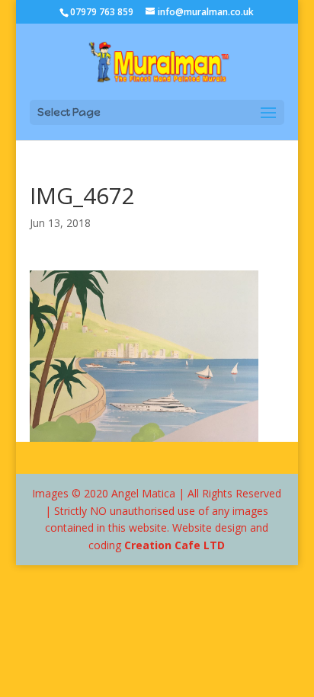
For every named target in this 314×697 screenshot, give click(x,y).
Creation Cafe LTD (174, 545)
